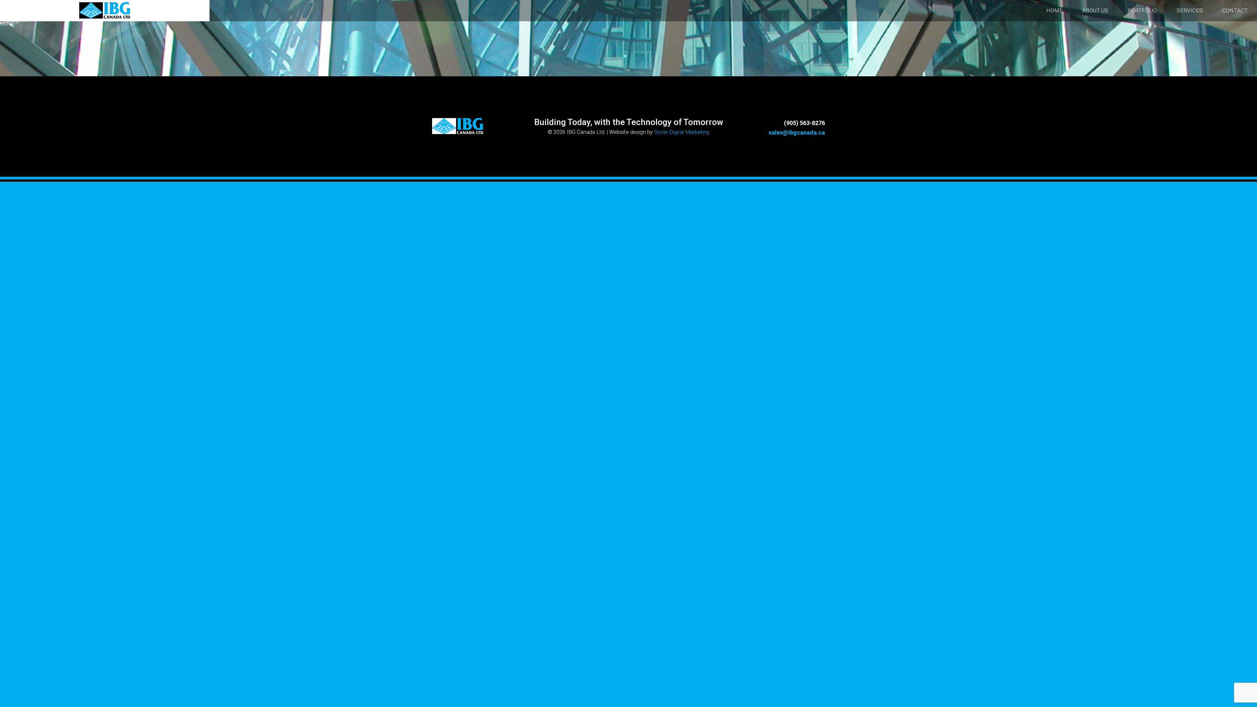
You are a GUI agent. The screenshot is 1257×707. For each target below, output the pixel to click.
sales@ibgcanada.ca (797, 132)
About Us (1095, 10)
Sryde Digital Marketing (681, 132)
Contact (1235, 10)
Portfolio (1142, 10)
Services (1189, 10)
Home (1054, 10)
